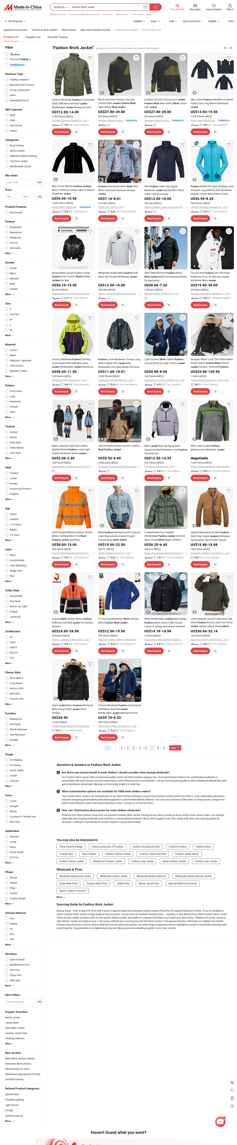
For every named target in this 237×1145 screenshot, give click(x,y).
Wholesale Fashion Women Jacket (193, 876)
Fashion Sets (66, 853)
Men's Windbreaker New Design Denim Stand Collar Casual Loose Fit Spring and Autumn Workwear (165, 622)
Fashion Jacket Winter (187, 853)
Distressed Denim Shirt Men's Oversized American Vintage (118, 190)
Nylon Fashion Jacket (174, 861)
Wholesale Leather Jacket (114, 876)
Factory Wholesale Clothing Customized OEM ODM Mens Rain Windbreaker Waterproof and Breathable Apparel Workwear (73, 363)
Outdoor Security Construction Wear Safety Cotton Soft (165, 103)
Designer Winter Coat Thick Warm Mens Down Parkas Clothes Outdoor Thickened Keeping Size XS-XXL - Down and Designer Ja (212, 363)
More (59, 897)
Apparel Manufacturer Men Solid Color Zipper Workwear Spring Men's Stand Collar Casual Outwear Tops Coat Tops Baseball (210, 536)
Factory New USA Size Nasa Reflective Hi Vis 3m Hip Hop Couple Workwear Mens (210, 276)
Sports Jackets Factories (72, 890)
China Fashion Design (71, 846)
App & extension (191, 21)
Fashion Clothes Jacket (117, 853)
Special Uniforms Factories (182, 883)
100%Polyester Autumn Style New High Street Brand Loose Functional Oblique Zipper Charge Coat (212, 622)
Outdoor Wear (122, 14)
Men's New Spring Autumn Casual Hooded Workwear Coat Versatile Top (165, 449)
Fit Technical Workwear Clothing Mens (118, 620)
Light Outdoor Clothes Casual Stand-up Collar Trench (164, 361)
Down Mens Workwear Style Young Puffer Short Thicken (72, 709)
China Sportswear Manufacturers (84, 14)
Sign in (230, 9)
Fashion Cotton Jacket (71, 861)
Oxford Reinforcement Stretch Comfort (119, 447)
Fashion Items (203, 846)
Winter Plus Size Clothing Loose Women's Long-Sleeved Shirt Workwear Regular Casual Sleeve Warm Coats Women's (212, 190)
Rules (231, 21)
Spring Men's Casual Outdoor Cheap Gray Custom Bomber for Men (71, 276)
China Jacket (137, 14)
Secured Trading (57, 37)
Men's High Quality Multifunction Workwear (208, 447)
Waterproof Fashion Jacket (107, 861)
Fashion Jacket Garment (152, 853)
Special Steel (12, 1094)
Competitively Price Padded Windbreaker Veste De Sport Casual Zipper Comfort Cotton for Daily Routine (164, 536)
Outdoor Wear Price (96, 883)
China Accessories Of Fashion (108, 846)
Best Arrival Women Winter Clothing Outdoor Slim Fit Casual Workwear (73, 189)
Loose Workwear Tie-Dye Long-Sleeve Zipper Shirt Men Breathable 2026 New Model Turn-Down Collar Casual (119, 363)
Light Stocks (12, 1105)
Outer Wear (107, 14)
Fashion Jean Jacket (206, 861)
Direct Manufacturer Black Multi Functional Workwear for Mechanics (165, 276)
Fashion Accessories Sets (146, 846)
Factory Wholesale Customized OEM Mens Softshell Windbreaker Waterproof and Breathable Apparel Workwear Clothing (119, 709)
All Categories (15, 21)
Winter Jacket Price (149, 883)
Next (174, 747)
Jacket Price (123, 883)
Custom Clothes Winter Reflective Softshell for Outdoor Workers (72, 622)
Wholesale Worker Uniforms (151, 876)
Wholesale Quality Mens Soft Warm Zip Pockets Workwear (118, 274)
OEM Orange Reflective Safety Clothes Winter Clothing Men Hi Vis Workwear (72, 536)
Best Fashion (89, 853)
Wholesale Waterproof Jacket (75, 876)
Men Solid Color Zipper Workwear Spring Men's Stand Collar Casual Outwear (164, 190)
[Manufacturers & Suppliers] (22, 7)
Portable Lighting (14, 1099)
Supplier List (33, 37)
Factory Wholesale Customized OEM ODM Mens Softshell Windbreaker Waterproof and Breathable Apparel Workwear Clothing (73, 103)
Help (171, 21)
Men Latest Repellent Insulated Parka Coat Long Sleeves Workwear (212, 103)
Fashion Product (178, 846)
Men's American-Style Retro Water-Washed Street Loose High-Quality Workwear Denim (71, 449)
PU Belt (9, 1110)
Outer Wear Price (68, 883)
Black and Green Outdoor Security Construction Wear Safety (117, 103)
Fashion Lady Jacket (142, 861)
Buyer (154, 21)
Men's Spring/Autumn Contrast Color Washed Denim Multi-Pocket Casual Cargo (119, 536)
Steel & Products (14, 1115)
